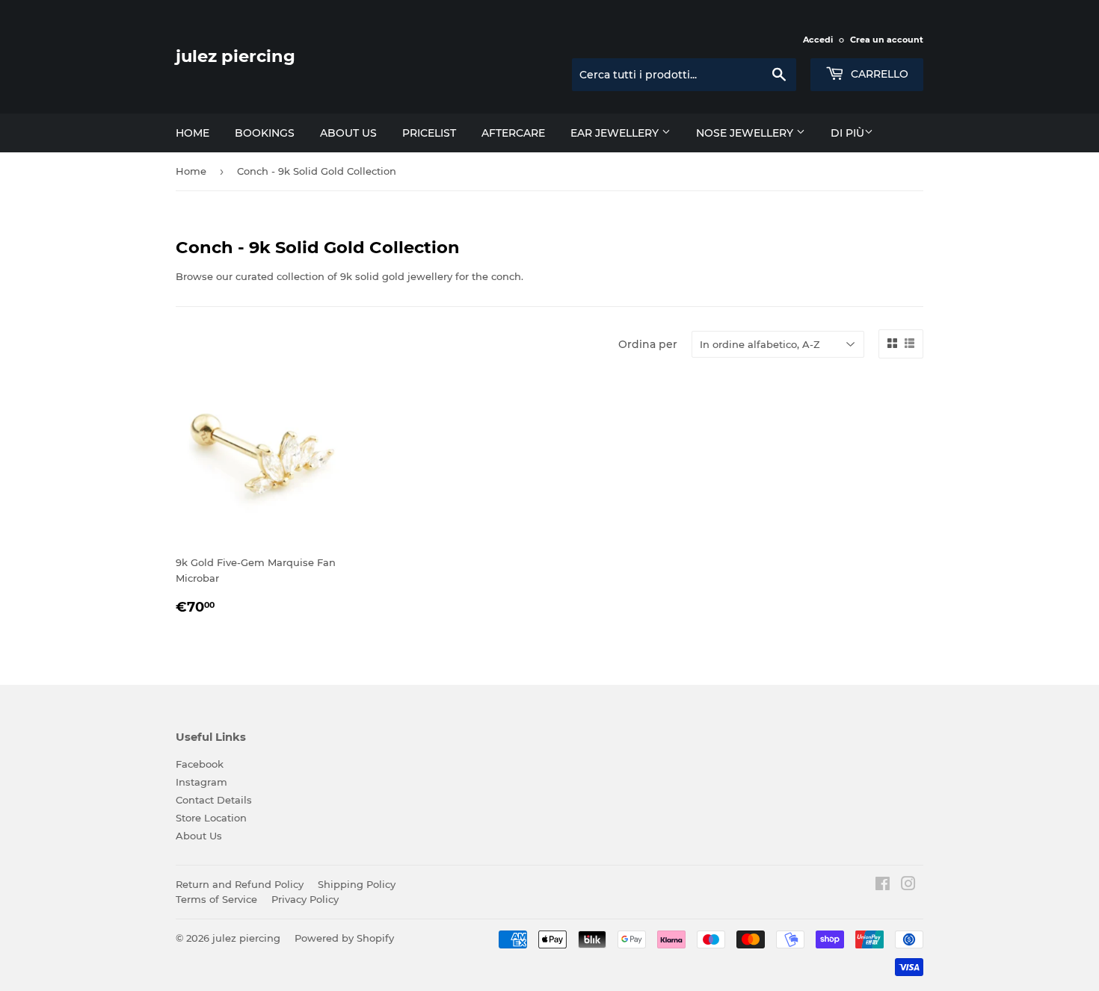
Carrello (878, 74)
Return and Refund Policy (240, 884)
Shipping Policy (356, 884)
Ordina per (647, 344)
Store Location (211, 818)
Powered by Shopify (344, 938)
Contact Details (214, 800)
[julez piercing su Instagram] (908, 886)
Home (192, 133)
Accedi (818, 39)
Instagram (201, 782)
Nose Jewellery (746, 133)
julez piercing (235, 56)
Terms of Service (216, 899)
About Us (199, 836)
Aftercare (513, 133)
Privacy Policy (305, 899)
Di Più (847, 133)
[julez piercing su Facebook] (882, 886)
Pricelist (429, 133)
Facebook (200, 764)
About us (348, 133)
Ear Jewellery (616, 133)
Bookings (265, 133)
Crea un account (886, 39)
